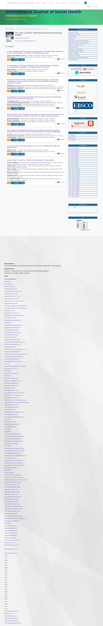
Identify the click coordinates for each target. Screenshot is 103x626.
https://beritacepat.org (10, 616)
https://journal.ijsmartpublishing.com (14, 342)
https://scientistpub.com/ (11, 443)
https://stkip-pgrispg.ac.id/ (11, 359)
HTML (22, 59)
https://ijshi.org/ (8, 284)
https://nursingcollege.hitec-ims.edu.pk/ (15, 480)
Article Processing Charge (76, 51)
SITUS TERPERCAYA (10, 318)
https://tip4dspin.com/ (10, 549)
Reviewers (72, 38)
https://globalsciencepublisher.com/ (14, 315)
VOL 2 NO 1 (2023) (74, 192)
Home (38, 3)
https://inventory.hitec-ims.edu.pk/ (14, 477)
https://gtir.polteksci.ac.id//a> (12, 492)
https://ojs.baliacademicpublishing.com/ (15, 518)
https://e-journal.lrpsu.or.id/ (11, 405)
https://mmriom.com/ (10, 337)
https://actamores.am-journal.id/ (13, 460)
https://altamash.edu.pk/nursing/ (13, 356)
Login (95, 6)
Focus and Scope (73, 32)
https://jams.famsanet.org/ (11, 339)
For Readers (72, 135)
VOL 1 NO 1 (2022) (74, 196)
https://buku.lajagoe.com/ (11, 378)
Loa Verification (73, 59)
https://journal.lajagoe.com (11, 383)
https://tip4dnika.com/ (10, 535)
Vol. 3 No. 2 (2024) (74, 165)
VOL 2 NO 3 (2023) (74, 188)
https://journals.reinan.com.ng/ (12, 482)
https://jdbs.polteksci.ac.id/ (11, 499)
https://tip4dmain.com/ (10, 533)
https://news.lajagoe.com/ (11, 385)
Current (44, 3)
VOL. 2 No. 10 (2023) (74, 173)
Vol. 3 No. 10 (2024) (74, 148)
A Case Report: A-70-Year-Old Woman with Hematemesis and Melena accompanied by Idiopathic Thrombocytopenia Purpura (33, 66)
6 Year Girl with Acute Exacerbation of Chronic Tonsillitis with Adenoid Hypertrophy (33, 146)
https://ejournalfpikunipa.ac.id (12, 344)
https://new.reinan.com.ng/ (11, 484)
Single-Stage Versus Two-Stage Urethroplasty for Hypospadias (30, 160)
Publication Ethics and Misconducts (79, 43)
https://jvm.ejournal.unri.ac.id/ (12, 332)
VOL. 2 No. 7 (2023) (74, 180)
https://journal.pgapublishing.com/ (13, 417)
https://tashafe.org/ (9, 458)
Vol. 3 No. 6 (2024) (74, 157)
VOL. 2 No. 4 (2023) (74, 186)
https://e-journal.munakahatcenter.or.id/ (15, 400)
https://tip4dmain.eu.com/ (11, 540)
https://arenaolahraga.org (11, 620)
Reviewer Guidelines (74, 55)
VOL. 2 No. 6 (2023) (74, 182)
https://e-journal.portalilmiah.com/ (13, 412)
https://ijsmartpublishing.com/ (12, 320)
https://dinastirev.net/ (10, 347)
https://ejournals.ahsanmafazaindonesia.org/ (16, 402)
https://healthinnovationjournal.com (14, 451)
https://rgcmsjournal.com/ (11, 373)
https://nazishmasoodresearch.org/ (14, 448)
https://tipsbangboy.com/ (11, 545)
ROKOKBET (7, 281)
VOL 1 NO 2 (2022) (74, 194)
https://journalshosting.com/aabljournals (15, 308)
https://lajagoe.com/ (10, 388)
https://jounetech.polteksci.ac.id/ (13, 506)
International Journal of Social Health (20, 3)
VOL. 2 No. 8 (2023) (74, 178)
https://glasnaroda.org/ (10, 528)
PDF (15, 59)
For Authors (72, 137)
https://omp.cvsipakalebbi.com (12, 351)
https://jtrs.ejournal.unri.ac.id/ (12, 327)
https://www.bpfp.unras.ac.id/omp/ (13, 301)
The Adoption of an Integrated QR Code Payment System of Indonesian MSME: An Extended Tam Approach (34, 97)
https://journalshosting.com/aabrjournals (15, 306)
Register (89, 6)
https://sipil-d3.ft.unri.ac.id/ (11, 330)
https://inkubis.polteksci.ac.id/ (12, 496)
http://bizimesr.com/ (10, 409)
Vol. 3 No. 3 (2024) (74, 163)
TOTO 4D (7, 364)
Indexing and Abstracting (76, 49)
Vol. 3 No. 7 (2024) (74, 154)
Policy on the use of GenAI (76, 45)
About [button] (64, 3)
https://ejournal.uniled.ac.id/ (12, 424)
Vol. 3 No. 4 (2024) (74, 161)
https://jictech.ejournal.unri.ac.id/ (13, 325)
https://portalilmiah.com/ (11, 414)
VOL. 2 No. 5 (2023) (74, 184)
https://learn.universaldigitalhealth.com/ (15, 455)
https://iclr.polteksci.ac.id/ (11, 494)
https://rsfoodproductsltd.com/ (13, 623)
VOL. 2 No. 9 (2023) (74, 175)
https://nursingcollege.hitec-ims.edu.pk (15, 366)
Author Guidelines (74, 53)
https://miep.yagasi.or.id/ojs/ (12, 296)
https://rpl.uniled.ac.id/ (10, 426)
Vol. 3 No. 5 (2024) (74, 159)
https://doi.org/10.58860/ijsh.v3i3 (27, 41)
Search (58, 3)
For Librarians (72, 140)
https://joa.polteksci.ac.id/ (11, 504)
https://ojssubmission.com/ (11, 397)
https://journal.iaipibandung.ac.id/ (13, 516)
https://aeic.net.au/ (9, 310)
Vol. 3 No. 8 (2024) (74, 152)
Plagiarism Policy (73, 47)
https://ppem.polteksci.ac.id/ (12, 511)
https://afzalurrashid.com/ (11, 303)
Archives (51, 3)
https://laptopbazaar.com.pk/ (12, 453)
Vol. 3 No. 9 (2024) (74, 150)
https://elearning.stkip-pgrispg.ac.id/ (14, 436)
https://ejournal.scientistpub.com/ (13, 441)
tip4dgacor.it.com (9, 613)
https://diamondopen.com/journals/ (14, 393)
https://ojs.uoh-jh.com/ (10, 289)
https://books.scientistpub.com (13, 434)
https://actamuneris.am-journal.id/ (13, 463)
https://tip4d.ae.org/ (10, 538)
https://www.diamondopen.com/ (13, 395)
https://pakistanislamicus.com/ (12, 361)
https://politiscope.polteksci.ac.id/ (13, 509)
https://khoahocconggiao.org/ (12, 291)
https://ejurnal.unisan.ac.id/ (11, 521)
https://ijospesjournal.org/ (11, 407)
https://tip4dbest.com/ (10, 553)
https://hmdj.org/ (9, 472)
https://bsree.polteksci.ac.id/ (12, 487)
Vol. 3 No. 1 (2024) (73, 167)
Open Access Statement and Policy (79, 41)
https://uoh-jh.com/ (9, 286)
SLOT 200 (7, 419)
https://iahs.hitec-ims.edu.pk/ (12, 475)
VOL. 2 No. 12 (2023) (74, 169)
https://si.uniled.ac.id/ (10, 422)
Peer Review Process (75, 34)
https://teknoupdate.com (11, 618)
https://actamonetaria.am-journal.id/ (14, 465)
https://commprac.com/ (11, 489)
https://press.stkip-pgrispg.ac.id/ (13, 438)
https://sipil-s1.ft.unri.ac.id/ (11, 335)
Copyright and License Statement (78, 57)
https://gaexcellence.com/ (11, 390)
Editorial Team (73, 36)
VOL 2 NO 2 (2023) (74, 190)
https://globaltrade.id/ (10, 467)
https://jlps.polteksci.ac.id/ (11, 501)
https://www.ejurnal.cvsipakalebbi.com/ (15, 349)
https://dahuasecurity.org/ (11, 611)
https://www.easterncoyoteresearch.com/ (16, 354)
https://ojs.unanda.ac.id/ (10, 513)
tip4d (5, 555)
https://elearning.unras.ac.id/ (12, 298)
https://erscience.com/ (10, 368)
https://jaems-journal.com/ (11, 313)
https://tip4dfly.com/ (10, 542)
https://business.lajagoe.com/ (12, 380)
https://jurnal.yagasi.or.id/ (11, 293)
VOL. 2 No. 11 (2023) (74, 171)
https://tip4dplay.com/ (10, 530)
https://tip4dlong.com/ (10, 525)
